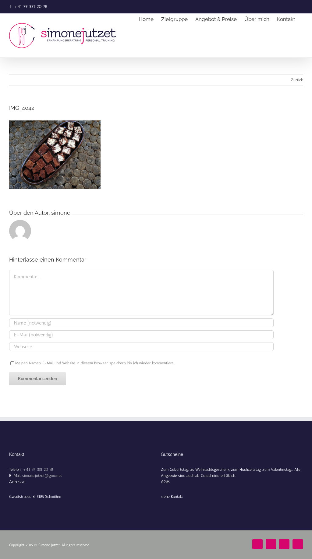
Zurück (297, 80)
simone (60, 213)
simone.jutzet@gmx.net (42, 475)
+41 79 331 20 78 (38, 469)
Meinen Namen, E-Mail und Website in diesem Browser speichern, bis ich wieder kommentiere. (94, 363)
